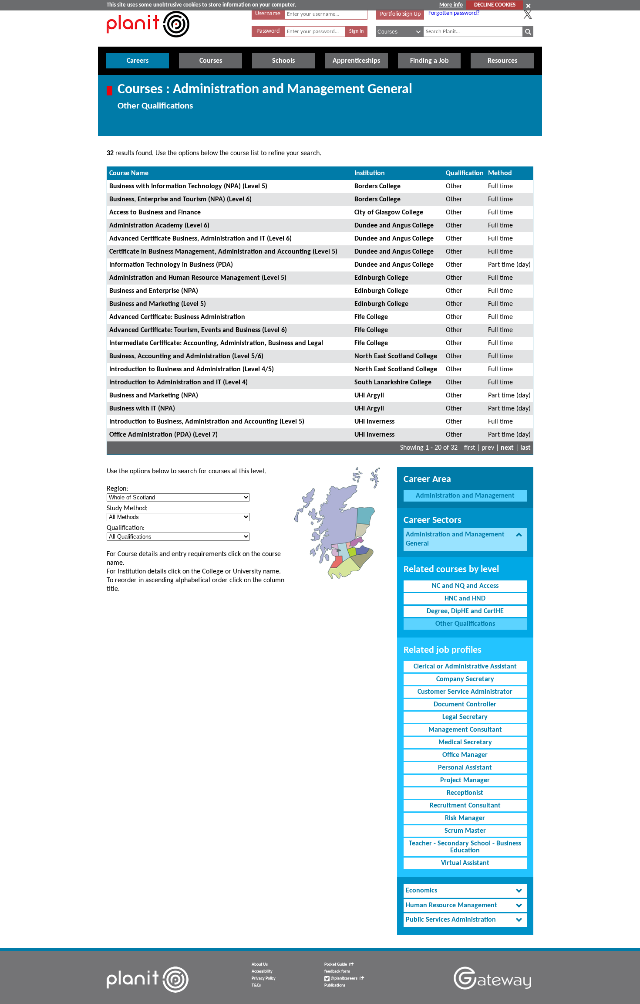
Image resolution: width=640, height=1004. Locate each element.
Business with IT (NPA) (142, 408)
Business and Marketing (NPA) (153, 395)
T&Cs (256, 985)
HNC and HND (465, 598)
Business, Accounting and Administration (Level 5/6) (186, 356)
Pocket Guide (335, 965)
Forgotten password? (453, 13)
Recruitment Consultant (465, 805)
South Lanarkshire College (392, 382)
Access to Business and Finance (155, 212)
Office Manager (465, 755)
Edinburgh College (381, 278)
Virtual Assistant (465, 863)
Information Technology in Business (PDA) (171, 264)
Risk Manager (465, 818)
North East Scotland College (395, 356)
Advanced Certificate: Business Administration (177, 317)
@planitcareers (343, 978)
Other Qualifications (465, 624)
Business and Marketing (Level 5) (157, 304)
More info (451, 5)
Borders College (377, 186)
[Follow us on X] (527, 14)
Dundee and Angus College (394, 225)
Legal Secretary (465, 717)
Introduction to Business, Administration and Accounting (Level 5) (206, 421)
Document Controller (465, 704)
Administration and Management (465, 495)
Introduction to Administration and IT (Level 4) (178, 382)
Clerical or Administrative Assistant (465, 666)
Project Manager (465, 780)
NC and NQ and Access (465, 586)
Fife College (371, 317)
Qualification (465, 173)
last (525, 447)
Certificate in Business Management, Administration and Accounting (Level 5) (223, 251)
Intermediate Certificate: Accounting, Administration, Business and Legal (216, 343)
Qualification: (126, 528)
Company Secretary (465, 679)
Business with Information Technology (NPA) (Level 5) (188, 186)
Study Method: (127, 508)
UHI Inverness (374, 421)
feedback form (337, 971)
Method (500, 173)
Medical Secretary (465, 742)
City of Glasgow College (388, 212)
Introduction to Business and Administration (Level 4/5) (191, 369)
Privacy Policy (264, 978)
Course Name (128, 173)
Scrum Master (465, 831)
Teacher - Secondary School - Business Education (465, 847)
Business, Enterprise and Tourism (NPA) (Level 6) (180, 199)
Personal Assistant (465, 767)
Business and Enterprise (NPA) (153, 291)
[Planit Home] (148, 42)
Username (267, 14)
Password (268, 31)
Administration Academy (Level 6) (159, 225)
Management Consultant (465, 729)
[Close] (528, 6)
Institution (369, 173)
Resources (502, 61)
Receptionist (465, 793)
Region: (117, 488)
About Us (260, 965)
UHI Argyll (369, 395)
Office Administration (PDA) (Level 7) (163, 434)
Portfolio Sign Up (400, 14)
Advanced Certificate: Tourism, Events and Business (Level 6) (198, 330)
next (507, 447)
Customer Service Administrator (465, 692)
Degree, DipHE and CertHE (465, 611)
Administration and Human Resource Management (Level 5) (197, 278)
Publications (334, 985)
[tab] (465, 539)
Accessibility (262, 971)
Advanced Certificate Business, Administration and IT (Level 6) (200, 238)
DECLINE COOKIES (494, 5)
